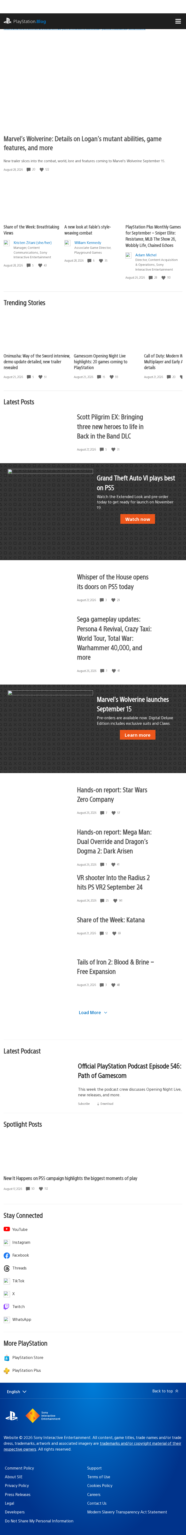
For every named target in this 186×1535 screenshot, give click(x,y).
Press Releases (18, 1494)
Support (94, 1467)
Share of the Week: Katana (111, 919)
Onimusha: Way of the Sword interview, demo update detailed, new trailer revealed (37, 361)
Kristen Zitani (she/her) (33, 242)
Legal (9, 1503)
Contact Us (97, 1503)
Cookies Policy (99, 1485)
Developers (15, 1511)
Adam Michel (145, 254)
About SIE (14, 1476)
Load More (90, 1012)
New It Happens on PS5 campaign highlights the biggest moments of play (70, 1178)
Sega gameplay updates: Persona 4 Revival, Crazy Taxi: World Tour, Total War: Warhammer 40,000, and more (114, 637)
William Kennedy (87, 242)
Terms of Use (98, 1476)
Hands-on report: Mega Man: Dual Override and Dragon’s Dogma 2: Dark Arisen (114, 841)
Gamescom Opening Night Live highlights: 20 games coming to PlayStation (100, 361)
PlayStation (29, 21)
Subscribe (84, 1103)
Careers (94, 1494)
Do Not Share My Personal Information (39, 1520)
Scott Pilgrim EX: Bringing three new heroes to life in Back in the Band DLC (110, 426)
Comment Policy (19, 1467)
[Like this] (42, 169)
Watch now (137, 519)
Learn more (138, 735)
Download (106, 1103)
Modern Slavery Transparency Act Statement (127, 1511)
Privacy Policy (17, 1485)
